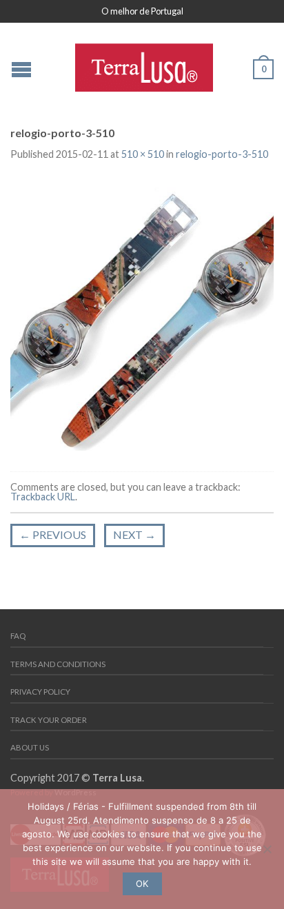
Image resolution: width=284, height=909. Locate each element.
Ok (142, 883)
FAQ (18, 635)
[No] (267, 849)
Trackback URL (42, 496)
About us (29, 747)
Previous (52, 534)
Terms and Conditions (57, 664)
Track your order (48, 719)
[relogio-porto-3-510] (142, 317)
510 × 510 (142, 154)
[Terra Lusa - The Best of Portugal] (144, 64)
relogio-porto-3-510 (222, 154)
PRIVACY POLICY (40, 691)
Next (134, 534)
